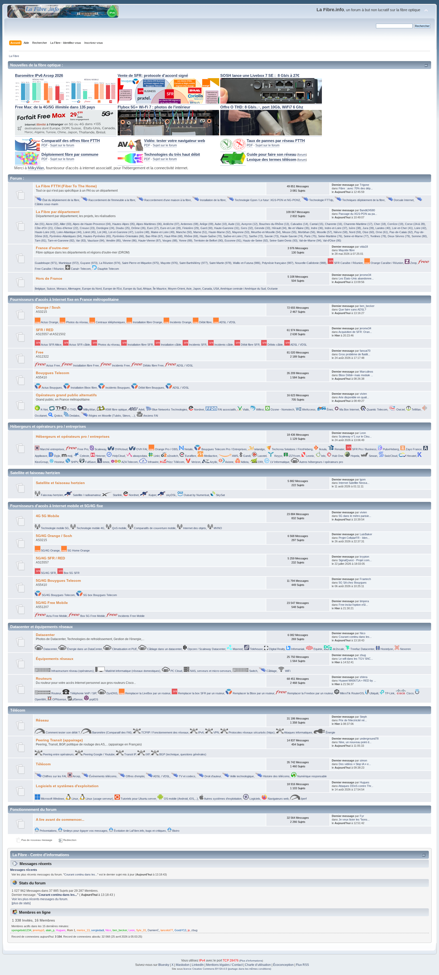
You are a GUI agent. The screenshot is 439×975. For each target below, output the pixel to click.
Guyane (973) (89, 262)
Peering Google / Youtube (99, 754)
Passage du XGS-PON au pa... (358, 213)
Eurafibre (190, 455)
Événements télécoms (102, 776)
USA (216, 288)
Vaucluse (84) (95, 240)
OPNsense (59, 699)
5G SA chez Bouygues (353, 582)
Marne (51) (200, 232)
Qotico (57, 415)
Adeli (141, 409)
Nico (362, 633)
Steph (363, 716)
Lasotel (261, 455)
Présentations (48, 830)
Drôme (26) (138, 228)
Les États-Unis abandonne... (356, 278)
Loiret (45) (89, 232)
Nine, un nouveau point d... (355, 742)
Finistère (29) (190, 228)
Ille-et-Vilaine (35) (298, 228)
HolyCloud (118, 455)
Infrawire (153, 461)
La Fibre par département (58, 212)
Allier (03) (65, 223)
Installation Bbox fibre (83, 387)
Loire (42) (420, 228)
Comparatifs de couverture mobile (154, 528)
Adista (244, 461)
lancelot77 (167, 930)
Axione (229, 461)
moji (69, 455)
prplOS (93, 699)
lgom (363, 479)
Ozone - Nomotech (282, 409)
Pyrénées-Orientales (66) (128, 236)
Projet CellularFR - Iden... (354, 537)
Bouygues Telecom (52, 373)
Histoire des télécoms (276, 776)
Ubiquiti (373, 693)
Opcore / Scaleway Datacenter (206, 649)
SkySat (220, 495)
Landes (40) (382, 228)
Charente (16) (333, 223)
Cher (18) (380, 223)
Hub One (337, 455)
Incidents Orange (180, 322)
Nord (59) (355, 232)
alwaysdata (139, 455)
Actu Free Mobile (56, 615)
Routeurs (44, 679)
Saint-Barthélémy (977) (193, 262)
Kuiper (152, 495)
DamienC (153, 930)
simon (363, 760)
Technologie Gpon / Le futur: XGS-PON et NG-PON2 (267, 200)
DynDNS (111, 693)
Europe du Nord (92, 288)
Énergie (330, 732)
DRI (260, 461)
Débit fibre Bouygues (151, 387)
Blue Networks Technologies (169, 409)
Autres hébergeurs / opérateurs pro (321, 461)
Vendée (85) (113, 240)
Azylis (213, 461)
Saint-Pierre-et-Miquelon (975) (140, 262)
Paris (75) (310, 236)
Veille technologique (241, 776)
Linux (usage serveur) (99, 798)
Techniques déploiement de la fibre (363, 200)
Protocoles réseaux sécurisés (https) (251, 732)
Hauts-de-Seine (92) (255, 240)
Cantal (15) (316, 223)
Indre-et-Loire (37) (336, 228)
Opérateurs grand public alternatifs (66, 395)
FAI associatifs (226, 409)
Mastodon (183, 965)
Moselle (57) (324, 232)
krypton (364, 556)
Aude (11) (234, 223)
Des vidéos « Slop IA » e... (355, 764)
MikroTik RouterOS (351, 693)
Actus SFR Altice (50, 344)
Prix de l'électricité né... (353, 720)
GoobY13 (180, 930)
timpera (364, 601)
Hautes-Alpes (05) (123, 223)
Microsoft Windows (52, 798)
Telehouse (256, 649)
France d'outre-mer (52, 248)
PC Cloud (176, 670)
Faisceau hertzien (51, 495)
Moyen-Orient (176, 288)
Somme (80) (419, 236)
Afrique (147, 288)
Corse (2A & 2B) (415, 223)
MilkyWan (36, 168)
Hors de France (49, 278)
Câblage (271, 670)
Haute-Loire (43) (45, 232)
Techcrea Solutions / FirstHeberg (291, 449)
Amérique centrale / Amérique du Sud (243, 288)
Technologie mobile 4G (90, 528)
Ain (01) (39, 223)
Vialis (245, 409)
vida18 (364, 246)
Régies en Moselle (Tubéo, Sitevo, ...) (111, 415)
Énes (329, 409)
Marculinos (366, 371)
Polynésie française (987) (277, 262)
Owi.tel (400, 409)
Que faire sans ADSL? (352, 309)
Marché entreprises (51, 449)
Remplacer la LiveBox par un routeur (147, 693)
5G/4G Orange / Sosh (54, 536)
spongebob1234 (21, 930)
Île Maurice (159, 288)
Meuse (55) (289, 232)
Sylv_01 (141, 930)
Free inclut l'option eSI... (353, 604)
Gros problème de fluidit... (354, 354)
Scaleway (100, 449)
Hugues (364, 782)
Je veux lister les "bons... (354, 819)
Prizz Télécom (175, 461)
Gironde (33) (262, 228)
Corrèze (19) (395, 223)
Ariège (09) (206, 223)
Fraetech (365, 579)
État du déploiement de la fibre (60, 200)
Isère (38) (355, 228)
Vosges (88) (169, 240)
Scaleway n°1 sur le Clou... (355, 436)
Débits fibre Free (153, 365)
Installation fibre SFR (140, 344)
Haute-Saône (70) (211, 236)
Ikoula (322, 449)
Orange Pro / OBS (166, 449)
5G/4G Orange (50, 550)
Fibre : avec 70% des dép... (356, 188)
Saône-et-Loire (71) (235, 236)
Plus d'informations (251, 960)
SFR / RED (44, 330)
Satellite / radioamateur (86, 495)
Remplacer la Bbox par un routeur (253, 693)
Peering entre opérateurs (58, 754)
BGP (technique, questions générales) (182, 754)
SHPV (74, 461)
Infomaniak (297, 649)
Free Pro (82, 449)
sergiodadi (97, 930)
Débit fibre (205, 322)
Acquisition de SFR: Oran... (355, 331)
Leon (363, 432)
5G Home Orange (78, 550)
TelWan (416, 409)
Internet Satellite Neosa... (354, 482)
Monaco (62, 288)
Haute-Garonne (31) (226, 228)
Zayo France (413, 449)
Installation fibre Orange (147, 322)
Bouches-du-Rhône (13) (274, 223)
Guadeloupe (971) (46, 262)
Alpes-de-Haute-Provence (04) (92, 223)
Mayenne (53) (240, 232)
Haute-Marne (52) (220, 232)
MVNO (217, 528)
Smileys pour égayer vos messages (84, 830)
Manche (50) (184, 232)
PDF (44, 145)
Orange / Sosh (48, 307)
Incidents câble (223, 344)
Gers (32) (247, 228)
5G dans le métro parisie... (355, 515)
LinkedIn (198, 965)
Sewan (372, 455)
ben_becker (367, 305)
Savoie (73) (271, 236)
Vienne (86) (129, 240)
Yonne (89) (185, 240)
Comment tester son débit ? (62, 732)
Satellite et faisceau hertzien (60, 483)
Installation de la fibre (212, 200)
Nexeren (405, 649)
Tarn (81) (40, 240)
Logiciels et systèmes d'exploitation (67, 786)
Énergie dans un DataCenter (84, 649)
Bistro (175, 830)
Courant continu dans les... (355, 636)
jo (189, 930)
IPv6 (200, 732)
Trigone (364, 184)
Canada (207, 288)
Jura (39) (368, 228)
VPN (216, 732)
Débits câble (275, 344)
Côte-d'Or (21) (44, 228)
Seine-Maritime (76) (330, 236)
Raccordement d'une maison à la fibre (167, 200)
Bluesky (163, 965)
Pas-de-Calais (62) (401, 232)
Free (39, 352)
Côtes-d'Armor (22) (66, 228)
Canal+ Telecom (80, 268)
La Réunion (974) (109, 262)
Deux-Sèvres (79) (399, 236)
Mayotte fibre (347, 250)
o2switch (172, 455)
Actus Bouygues (51, 387)
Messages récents (23, 870)
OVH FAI (141, 449)
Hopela (354, 455)
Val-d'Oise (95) (332, 240)
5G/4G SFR (48, 572)
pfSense (77, 699)
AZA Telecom (129, 461)
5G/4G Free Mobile (52, 603)
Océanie (272, 288)
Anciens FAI (150, 415)
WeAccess (308, 409)
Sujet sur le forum (62, 145)
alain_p (50, 930)
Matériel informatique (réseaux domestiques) (132, 670)
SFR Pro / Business (364, 449)
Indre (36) (317, 228)
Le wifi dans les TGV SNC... (356, 658)
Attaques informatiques (298, 732)
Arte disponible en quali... (353, 397)
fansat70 (365, 350)
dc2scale (338, 649)
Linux (74, 798)
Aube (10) (221, 223)
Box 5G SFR (71, 572)
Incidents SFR (197, 344)
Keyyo (278, 455)
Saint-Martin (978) (220, 262)
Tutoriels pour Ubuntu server (138, 798)
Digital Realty (276, 649)
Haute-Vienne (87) (149, 240)
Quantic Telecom (376, 409)
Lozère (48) (142, 232)
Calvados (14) (299, 223)
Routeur (56, 693)
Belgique (40, 288)
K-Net (44, 409)
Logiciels (254, 798)
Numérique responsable (311, 776)
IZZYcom (294, 455)
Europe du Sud (132, 288)
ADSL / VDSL (227, 322)
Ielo (322, 455)
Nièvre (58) (341, 232)
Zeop (413, 262)
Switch (252, 670)
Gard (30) (206, 228)
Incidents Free (120, 365)
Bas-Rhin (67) (154, 236)
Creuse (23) (87, 228)
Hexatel (411, 455)
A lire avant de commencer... (60, 820)
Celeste (84, 455)
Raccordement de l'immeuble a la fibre (111, 200)
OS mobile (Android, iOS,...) (180, 798)
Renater (339, 449)
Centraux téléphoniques (110, 322)
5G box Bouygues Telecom (100, 595)
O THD (71, 409)
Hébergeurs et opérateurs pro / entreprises (72, 437)
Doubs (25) (123, 228)
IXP (147, 754)
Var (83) (81, 240)
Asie (189, 288)
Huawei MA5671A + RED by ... (357, 680)
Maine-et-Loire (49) (163, 232)
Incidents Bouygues (117, 387)
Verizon (195, 461)
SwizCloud (390, 455)
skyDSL (170, 495)
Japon (197, 288)
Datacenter (45, 635)
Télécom (43, 764)
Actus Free (53, 365)
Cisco (410, 693)
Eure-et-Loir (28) (170, 228)
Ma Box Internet (349, 409)
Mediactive (210, 455)
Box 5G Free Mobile (92, 615)
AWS (234, 455)
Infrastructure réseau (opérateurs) (72, 670)
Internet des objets (194, 528)
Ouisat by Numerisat (196, 495)
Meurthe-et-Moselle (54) (266, 232)
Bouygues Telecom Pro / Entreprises (224, 449)
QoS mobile (118, 528)
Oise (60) (368, 232)
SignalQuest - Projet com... (355, 560)
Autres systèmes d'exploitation (222, 798)
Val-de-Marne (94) (310, 240)
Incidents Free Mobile (131, 615)
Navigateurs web (278, 798)
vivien (363, 393)
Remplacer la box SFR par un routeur (200, 693)
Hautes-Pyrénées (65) (97, 236)
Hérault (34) (279, 228)
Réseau (42, 720)
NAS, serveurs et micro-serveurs (210, 670)
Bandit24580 (367, 210)
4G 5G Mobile (47, 516)
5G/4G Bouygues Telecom (58, 581)
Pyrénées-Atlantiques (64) (66, 236)
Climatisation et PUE (124, 649)
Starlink (117, 495)
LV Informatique (279, 461)
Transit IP (129, 754)
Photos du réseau (76, 322)
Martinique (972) (69, 262)
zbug (363, 655)
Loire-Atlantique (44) (69, 232)
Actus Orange (49, 322)
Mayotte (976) (169, 262)
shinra (363, 677)
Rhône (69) (191, 236)
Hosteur (59, 461)
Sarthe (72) (256, 236)
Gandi (246, 455)
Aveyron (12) (249, 223)
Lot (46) (102, 232)
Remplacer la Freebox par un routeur (310, 693)
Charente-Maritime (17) (358, 223)
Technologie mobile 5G (54, 528)
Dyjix (56, 455)
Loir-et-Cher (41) (402, 228)
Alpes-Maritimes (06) (149, 223)
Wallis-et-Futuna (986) (246, 262)
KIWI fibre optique (116, 409)
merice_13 (83, 930)
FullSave (90, 461)
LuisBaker (366, 534)
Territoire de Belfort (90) (208, 240)
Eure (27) (153, 228)
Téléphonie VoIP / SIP (82, 693)
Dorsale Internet (403, 200)
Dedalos (74, 415)
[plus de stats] (21, 903)
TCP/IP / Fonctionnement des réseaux (164, 732)
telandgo (259, 449)
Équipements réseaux (54, 659)
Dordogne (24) (105, 228)
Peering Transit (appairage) (59, 740)
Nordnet (198, 409)
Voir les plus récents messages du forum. (40, 899)
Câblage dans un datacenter (164, 649)
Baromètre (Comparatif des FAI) (111, 732)
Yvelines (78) (378, 236)
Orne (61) (382, 232)
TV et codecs (186, 776)
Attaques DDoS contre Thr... (355, 785)
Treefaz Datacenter (362, 649)
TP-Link (389, 693)
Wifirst (259, 409)
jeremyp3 (38, 930)
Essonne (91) (233, 240)
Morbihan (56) (306, 232)
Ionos (105, 461)
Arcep (76, 776)
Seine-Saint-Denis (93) (283, 240)
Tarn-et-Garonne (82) (61, 240)
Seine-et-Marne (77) (356, 236)
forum (302, 155)
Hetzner (100, 455)
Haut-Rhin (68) (173, 236)
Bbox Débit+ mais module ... (356, 375)
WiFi (287, 670)
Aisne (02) (52, 223)
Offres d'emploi (134, 776)
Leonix (309, 455)
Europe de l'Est (112, 288)
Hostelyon (386, 649)
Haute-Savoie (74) (291, 236)
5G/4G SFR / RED (50, 558)
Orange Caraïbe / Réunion (386, 262)
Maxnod (237, 649)
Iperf (303, 798)
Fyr (362, 815)
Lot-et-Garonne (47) (120, 232)
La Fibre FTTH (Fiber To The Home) (66, 186)
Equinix (317, 649)
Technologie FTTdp (320, 200)
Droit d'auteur (212, 776)
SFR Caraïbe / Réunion (348, 262)
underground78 (369, 738)
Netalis (188, 449)
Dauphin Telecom (108, 268)
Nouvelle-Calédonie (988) (310, 262)
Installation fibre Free (85, 365)
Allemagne (74, 288)
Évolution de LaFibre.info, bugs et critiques (139, 830)
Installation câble (170, 344)
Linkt (156, 455)
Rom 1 (71, 930)
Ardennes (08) (189, 223)
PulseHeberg (390, 449)
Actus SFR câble (79, 344)
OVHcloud (121, 449)
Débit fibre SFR (250, 344)
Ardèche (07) (171, 223)
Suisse (51, 288)
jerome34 (365, 274)
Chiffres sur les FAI (54, 776)
